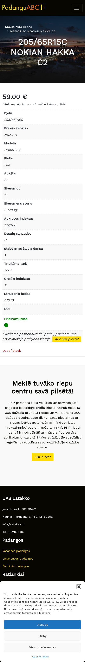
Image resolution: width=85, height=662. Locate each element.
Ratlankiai (13, 574)
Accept (42, 625)
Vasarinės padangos (16, 551)
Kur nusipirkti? (66, 339)
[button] (79, 586)
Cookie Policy (40, 656)
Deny (42, 636)
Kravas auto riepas (18, 26)
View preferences (42, 647)
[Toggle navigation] (77, 8)
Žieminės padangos (15, 566)
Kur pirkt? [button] (42, 457)
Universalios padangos (17, 558)
